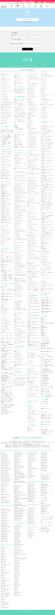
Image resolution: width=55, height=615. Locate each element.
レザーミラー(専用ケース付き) (33, 168)
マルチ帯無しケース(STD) (6, 143)
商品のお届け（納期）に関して (46, 351)
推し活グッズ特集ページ (18, 301)
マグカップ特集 (44, 294)
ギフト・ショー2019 (45, 403)
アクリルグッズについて (45, 340)
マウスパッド (3, 316)
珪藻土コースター (31, 201)
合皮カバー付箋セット (5, 308)
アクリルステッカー (18, 252)
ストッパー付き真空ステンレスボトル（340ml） (47, 188)
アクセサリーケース (44, 116)
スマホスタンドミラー (5, 167)
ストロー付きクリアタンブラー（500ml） (46, 213)
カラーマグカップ (44, 283)
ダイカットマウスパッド (5, 321)
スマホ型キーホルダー (32, 115)
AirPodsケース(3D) (4, 198)
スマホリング (3, 157)
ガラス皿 (29, 369)
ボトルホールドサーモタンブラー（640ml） (47, 237)
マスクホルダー (4, 267)
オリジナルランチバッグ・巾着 (33, 265)
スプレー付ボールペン (5, 280)
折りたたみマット (31, 362)
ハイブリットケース (4, 85)
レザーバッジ (30, 91)
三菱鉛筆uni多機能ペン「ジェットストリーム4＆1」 (7, 300)
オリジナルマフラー (31, 333)
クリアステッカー (17, 80)
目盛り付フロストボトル (45, 243)
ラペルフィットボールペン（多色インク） (7, 291)
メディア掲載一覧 (44, 401)
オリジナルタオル (31, 297)
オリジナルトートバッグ (32, 213)
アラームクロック (44, 112)
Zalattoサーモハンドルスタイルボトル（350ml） (47, 176)
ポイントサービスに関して (46, 361)
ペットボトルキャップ (45, 264)
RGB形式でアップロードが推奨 (47, 372)
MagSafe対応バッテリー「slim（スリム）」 (7, 357)
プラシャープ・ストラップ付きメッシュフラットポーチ (34, 283)
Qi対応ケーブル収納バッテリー (7, 342)
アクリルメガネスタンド (18, 272)
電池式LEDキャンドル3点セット (20, 147)
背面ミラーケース (4, 109)
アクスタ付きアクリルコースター (20, 231)
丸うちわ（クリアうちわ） (19, 100)
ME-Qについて (43, 319)
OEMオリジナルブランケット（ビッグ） (34, 339)
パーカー (2, 245)
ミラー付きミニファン (18, 110)
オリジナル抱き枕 (31, 354)
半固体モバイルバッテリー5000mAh (6, 366)
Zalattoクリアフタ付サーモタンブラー (47, 182)
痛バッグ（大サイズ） (32, 268)
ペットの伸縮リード (44, 107)
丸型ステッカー (17, 77)
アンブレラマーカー (18, 184)
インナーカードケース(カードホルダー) (20, 327)
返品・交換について (44, 346)
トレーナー (3, 243)
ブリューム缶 (43, 118)
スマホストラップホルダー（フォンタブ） (7, 154)
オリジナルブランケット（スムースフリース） (34, 330)
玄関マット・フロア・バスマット (7, 332)
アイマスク (43, 96)
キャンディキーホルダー (18, 245)
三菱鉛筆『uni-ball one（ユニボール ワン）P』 (7, 297)
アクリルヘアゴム (17, 269)
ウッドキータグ (30, 112)
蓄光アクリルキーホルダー (19, 158)
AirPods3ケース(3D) (5, 212)
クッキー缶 (43, 88)
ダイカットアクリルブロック (19, 183)
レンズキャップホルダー (32, 128)
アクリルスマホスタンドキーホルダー (20, 173)
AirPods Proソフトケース (6, 204)
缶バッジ (29, 81)
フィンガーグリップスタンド (6, 165)
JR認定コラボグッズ (45, 408)
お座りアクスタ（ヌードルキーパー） (20, 178)
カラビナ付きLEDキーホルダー (33, 133)
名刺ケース (16, 321)
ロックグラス (43, 134)
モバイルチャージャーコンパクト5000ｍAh (7, 348)
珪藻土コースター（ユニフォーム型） (34, 204)
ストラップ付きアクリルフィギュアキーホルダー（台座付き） (20, 266)
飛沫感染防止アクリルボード (6, 270)
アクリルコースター (18, 228)
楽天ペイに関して (44, 385)
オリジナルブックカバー (5, 329)
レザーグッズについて (45, 338)
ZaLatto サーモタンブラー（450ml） (46, 173)
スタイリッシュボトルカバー (46, 267)
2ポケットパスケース (18, 319)
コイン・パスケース (18, 361)
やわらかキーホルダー (32, 188)
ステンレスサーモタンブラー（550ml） (46, 164)
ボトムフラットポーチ (32, 238)
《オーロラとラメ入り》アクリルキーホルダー (20, 155)
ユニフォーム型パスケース (19, 333)
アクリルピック (17, 226)
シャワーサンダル (17, 371)
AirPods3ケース (4, 211)
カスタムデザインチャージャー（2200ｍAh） (7, 388)
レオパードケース (4, 96)
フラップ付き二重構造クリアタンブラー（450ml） (47, 234)
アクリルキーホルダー (18, 152)
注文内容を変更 (44, 327)
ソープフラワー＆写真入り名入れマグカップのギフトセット (20, 379)
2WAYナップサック (31, 245)
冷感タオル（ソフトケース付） (33, 324)
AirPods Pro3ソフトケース (6, 222)
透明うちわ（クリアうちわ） (19, 99)
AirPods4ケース (4, 206)
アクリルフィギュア (18, 162)
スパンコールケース (4, 118)
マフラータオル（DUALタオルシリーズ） (34, 319)
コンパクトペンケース (32, 110)
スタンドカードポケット (5, 170)
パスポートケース (17, 340)
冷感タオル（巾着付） (32, 322)
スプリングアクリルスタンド (19, 191)
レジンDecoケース (4, 94)
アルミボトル (43, 270)
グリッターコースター (32, 206)
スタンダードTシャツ (5, 229)
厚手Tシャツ (3, 235)
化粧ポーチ (30, 99)
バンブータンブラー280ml (46, 139)
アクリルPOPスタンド (18, 263)
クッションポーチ (31, 274)
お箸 (28, 379)
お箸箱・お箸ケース (31, 380)
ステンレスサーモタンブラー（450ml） (46, 158)
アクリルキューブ (17, 233)
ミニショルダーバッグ (32, 249)
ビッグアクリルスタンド (18, 171)
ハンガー (42, 77)
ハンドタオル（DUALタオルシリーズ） (34, 313)
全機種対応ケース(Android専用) (7, 130)
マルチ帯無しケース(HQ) (5, 141)
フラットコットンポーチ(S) (33, 230)
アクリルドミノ (17, 236)
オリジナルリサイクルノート (6, 323)
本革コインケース (17, 356)
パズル (42, 91)
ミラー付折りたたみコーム (32, 104)
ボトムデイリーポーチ (32, 243)
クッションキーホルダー (32, 74)
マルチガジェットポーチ (32, 224)
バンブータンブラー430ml (46, 140)
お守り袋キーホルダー (32, 180)
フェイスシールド (4, 272)
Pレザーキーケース (31, 89)
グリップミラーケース (5, 110)
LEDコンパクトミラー (18, 139)
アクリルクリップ (17, 253)
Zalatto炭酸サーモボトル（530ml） (45, 219)
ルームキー (16, 244)
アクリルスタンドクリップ (19, 255)
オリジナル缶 (43, 85)
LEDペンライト (17, 137)
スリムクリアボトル (44, 241)
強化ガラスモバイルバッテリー (7, 341)
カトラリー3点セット (31, 395)
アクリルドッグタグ (18, 271)
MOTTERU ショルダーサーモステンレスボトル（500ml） (47, 205)
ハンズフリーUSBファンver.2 (19, 113)
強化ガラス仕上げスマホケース (7, 104)
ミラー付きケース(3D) (5, 101)
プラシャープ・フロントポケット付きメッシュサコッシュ (34, 286)
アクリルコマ (16, 261)
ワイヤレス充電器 (4, 372)
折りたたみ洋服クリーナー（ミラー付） (34, 174)
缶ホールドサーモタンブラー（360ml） (46, 239)
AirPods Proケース (4, 201)
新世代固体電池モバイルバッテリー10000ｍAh (7, 381)
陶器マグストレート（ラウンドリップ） (47, 291)
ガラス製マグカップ (44, 282)
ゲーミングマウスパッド (5, 318)
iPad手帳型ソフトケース (5, 193)
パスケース (16, 316)
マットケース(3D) (4, 99)
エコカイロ (16, 124)
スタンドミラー (30, 162)
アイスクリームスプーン (32, 385)
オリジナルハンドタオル (32, 301)
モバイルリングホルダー (5, 156)
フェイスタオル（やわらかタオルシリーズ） (34, 307)
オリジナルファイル (4, 328)
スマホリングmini (4, 159)
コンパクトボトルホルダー (46, 269)
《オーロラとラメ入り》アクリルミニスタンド (20, 207)
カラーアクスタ (17, 166)
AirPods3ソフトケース (5, 214)
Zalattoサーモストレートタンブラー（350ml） (47, 170)
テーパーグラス (44, 125)
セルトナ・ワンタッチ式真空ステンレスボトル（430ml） (47, 216)
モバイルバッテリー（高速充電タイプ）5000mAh (7, 345)
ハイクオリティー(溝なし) (6, 135)
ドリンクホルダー (44, 261)
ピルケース (30, 123)
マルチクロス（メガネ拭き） (33, 298)
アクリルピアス (17, 284)
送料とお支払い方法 (44, 380)
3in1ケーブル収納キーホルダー (7, 412)
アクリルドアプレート (18, 292)
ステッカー (16, 74)
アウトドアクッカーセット (32, 393)
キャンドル (43, 83)
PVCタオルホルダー (31, 146)
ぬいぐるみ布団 (17, 307)
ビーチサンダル (17, 372)
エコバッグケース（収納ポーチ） (34, 257)
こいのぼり (43, 98)
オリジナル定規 (4, 310)
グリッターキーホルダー (32, 96)
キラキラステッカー (18, 82)
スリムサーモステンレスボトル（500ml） (46, 193)
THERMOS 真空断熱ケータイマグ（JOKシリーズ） (47, 303)
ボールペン (3, 287)
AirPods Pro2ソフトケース (6, 217)
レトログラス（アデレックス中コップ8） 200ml (47, 127)
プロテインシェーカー (45, 275)
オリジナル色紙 (30, 412)
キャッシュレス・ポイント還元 (46, 386)
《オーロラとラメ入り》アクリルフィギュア (20, 164)
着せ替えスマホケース (5, 74)
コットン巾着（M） (31, 237)
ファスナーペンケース (32, 240)
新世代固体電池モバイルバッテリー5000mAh (7, 363)
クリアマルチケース (31, 181)
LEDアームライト (17, 142)
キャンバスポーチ (31, 229)
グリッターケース (4, 83)
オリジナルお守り (17, 217)
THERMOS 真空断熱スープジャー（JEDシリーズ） (47, 312)
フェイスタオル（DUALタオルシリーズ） (34, 316)
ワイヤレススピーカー (32, 85)
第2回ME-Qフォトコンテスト (46, 415)
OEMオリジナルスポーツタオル (33, 342)
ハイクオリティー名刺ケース (19, 322)
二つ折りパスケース (18, 335)
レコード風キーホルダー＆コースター (34, 80)
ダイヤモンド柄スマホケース (6, 112)
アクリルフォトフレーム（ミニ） (34, 411)
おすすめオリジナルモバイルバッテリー (7, 339)
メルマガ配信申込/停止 (45, 378)
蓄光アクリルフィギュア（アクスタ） (20, 169)
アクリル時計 (16, 234)
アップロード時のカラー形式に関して (47, 324)
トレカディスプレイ (18, 306)
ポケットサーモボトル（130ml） (47, 203)
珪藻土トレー (30, 429)
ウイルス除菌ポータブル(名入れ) (7, 275)
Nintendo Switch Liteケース (19, 92)
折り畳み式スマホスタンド (6, 175)
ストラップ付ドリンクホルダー (46, 262)
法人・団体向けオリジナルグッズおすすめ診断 (47, 432)
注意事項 (42, 318)
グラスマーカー (17, 225)
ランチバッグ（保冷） (32, 266)
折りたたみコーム (31, 102)
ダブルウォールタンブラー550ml (47, 143)
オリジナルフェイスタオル (32, 300)
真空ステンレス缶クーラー (46, 207)
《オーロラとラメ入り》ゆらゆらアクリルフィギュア (20, 193)
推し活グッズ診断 (44, 429)
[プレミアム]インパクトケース (6, 90)
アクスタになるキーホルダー (19, 175)
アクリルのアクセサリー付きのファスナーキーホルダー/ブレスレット (20, 275)
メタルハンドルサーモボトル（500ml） (46, 199)
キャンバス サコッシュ (32, 216)
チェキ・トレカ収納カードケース (20, 341)
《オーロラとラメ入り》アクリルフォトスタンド (20, 198)
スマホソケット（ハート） (6, 164)
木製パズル (43, 90)
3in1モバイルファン (18, 107)
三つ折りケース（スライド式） (7, 146)
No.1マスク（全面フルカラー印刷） (7, 258)
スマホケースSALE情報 (45, 418)
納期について (43, 330)
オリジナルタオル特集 (32, 295)
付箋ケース (3, 307)
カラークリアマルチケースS (33, 185)
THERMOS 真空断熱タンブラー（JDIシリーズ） (47, 306)
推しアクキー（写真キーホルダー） (20, 181)
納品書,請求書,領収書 (45, 343)
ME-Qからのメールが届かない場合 (47, 349)
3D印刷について (44, 335)
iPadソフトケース (4, 190)
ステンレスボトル (44, 257)
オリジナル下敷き (4, 326)
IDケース (16, 324)
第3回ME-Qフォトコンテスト (46, 417)
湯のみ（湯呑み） (44, 248)
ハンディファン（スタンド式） (20, 105)
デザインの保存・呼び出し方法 (46, 364)
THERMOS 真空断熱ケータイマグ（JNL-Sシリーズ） (47, 300)
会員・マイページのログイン (46, 393)
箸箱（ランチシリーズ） (32, 371)
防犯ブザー (30, 118)
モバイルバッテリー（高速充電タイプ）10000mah (7, 375)
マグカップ (43, 280)
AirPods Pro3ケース (5, 220)
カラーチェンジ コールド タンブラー (47, 210)
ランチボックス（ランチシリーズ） (33, 375)
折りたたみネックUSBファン (19, 115)
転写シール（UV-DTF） (18, 83)
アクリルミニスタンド (18, 204)
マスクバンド (3, 269)
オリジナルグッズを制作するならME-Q (47, 357)
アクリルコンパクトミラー (32, 165)
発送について (43, 329)
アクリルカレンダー (18, 247)
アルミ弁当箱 (30, 388)
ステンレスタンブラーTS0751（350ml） (46, 225)
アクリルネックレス (18, 186)
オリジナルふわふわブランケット (34, 332)
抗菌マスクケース (4, 266)
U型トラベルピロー (31, 357)
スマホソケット (4, 162)
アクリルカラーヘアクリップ (19, 220)
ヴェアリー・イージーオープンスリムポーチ (34, 252)
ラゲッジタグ (16, 343)
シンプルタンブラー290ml (46, 145)
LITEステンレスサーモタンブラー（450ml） (47, 161)
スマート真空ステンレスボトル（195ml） (46, 196)
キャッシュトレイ (4, 313)
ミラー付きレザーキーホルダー (33, 154)
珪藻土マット (30, 427)
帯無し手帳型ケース (4, 139)
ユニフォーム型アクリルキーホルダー (20, 240)
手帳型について (44, 332)
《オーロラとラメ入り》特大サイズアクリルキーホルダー (20, 212)
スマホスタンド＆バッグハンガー (34, 131)
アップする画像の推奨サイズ (46, 370)
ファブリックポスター (32, 420)
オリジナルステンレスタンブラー (20, 382)
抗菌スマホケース (4, 123)
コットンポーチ (30, 232)
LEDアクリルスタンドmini (19, 134)
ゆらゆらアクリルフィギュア (19, 189)
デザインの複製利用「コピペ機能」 (46, 367)
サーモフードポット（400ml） (33, 390)
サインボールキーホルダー (32, 144)
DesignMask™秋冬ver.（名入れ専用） (7, 262)
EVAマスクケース (4, 264)
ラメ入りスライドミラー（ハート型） (34, 157)
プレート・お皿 (30, 368)
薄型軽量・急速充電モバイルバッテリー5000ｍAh (7, 351)
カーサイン (43, 80)
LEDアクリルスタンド (18, 289)
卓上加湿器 (16, 127)
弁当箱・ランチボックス (32, 377)
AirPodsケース (4, 196)
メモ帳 (2, 305)
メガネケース (30, 101)
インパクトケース (4, 88)
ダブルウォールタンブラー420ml (47, 142)
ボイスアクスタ (17, 160)
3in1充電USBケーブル (5, 410)
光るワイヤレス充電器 (5, 396)
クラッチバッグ (30, 211)
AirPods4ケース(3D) (5, 209)
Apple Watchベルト (4, 185)
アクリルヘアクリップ (18, 218)
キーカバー (30, 117)
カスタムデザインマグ (45, 256)
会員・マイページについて (46, 388)
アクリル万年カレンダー (18, 286)
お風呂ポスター (30, 417)
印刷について (43, 321)
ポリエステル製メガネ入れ (32, 276)
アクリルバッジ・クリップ (19, 250)
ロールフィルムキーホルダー (33, 83)
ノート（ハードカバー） (5, 324)
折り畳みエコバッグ (31, 263)
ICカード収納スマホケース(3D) (7, 102)
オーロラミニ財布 (17, 354)
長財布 (15, 351)
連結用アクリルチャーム (18, 278)
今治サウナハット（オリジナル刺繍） (47, 105)
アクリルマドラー (17, 223)
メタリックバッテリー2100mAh (7, 385)
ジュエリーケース (44, 115)
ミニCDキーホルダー (31, 75)
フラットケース (30, 222)
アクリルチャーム (17, 258)
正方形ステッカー (17, 75)
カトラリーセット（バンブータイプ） (34, 397)
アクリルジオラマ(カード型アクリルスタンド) (20, 282)
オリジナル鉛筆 (4, 285)
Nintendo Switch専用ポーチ (19, 89)
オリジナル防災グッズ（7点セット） (47, 100)
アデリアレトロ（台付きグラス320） (46, 137)
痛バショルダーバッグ (32, 262)
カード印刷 (3, 331)
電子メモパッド (30, 126)
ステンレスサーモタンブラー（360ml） (46, 152)
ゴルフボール (43, 93)
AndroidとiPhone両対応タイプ (7, 136)
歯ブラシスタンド (31, 430)
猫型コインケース (17, 362)
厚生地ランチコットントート (33, 235)
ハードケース (3, 75)
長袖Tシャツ (3, 242)
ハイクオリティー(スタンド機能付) (7, 133)
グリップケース (4, 120)
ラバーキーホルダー (31, 94)
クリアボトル (43, 249)
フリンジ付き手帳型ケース (6, 138)
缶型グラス (43, 246)
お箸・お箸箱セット (31, 382)
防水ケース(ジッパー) (5, 172)
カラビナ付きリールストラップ (33, 109)
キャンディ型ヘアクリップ (32, 147)
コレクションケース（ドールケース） (34, 260)
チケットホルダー (17, 328)
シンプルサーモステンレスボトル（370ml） (47, 222)
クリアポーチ (30, 221)
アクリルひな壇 (17, 304)
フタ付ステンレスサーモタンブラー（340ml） (47, 231)
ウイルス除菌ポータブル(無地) (6, 278)
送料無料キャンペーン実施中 (27, 0)
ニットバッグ (30, 214)
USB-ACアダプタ (4, 413)
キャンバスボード (31, 404)
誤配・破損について (44, 345)
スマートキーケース (31, 86)
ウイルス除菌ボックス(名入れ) (6, 274)
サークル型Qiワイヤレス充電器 (7, 398)
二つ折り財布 (16, 353)
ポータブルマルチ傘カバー (32, 273)
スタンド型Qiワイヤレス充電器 (7, 406)
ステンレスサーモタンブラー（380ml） (46, 155)
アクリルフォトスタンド (18, 195)
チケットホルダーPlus (18, 330)
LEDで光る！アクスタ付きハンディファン (20, 117)
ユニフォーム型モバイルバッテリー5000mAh (7, 360)
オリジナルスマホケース (36, 441)
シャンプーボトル (44, 102)
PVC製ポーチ (30, 278)
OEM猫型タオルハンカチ (32, 344)
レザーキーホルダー (31, 93)
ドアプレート (3, 315)
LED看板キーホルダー (18, 145)
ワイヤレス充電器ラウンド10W (7, 395)
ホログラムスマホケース (5, 117)
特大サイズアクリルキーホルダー (20, 209)
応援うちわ (16, 102)
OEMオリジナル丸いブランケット (34, 341)
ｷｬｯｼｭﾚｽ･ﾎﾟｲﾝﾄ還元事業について (47, 396)
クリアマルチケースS (32, 183)
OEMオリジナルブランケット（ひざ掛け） (34, 336)
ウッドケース (3, 80)
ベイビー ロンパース (5, 234)
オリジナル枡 (43, 110)
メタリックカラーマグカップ (46, 292)
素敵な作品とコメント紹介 (46, 424)
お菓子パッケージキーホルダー (33, 193)
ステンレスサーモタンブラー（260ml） (46, 149)
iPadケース (3, 188)
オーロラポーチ (30, 227)
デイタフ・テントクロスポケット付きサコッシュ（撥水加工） (34, 289)
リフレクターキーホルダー (32, 139)
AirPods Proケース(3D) (5, 203)
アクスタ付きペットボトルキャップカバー (20, 203)
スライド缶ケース (44, 113)
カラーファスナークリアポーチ (33, 219)
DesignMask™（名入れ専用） (6, 259)
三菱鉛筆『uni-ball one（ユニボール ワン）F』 (7, 294)
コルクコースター (31, 198)
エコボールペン (4, 302)
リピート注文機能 (44, 362)
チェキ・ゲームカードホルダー (20, 332)
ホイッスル (30, 120)
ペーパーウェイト (17, 294)
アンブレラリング (17, 260)
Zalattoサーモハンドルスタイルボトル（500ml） (47, 179)
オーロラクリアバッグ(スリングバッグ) (34, 247)
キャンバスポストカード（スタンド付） (34, 415)
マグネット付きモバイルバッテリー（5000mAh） (7, 354)
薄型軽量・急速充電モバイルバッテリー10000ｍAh (7, 378)
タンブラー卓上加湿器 (18, 129)
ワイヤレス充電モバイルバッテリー (7, 370)
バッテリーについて (44, 337)
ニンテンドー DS (17, 93)
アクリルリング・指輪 (18, 215)
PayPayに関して (44, 381)
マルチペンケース (31, 281)
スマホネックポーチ (31, 254)
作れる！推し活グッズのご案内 (20, 309)
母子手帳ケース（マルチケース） (34, 271)
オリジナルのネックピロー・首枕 (34, 355)
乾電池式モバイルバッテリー (6, 390)
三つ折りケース (4, 144)
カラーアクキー (17, 157)
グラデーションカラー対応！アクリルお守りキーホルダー (20, 385)
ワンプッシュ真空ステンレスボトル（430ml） (47, 185)
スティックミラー (31, 170)
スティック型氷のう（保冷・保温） (20, 122)
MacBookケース (4, 187)
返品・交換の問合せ (44, 375)
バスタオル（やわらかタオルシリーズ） (34, 310)
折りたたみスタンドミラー (32, 160)
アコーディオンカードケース (19, 336)
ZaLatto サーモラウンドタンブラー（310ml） (47, 167)
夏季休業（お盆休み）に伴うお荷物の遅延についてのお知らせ (27, 2)
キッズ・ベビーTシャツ (5, 232)
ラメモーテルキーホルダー (19, 242)
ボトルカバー (43, 259)
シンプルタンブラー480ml (46, 147)
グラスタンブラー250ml (45, 129)
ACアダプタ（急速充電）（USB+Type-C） (5, 408)
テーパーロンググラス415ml (46, 131)
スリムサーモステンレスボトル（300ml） (46, 191)
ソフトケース (3, 77)
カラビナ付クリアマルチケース (33, 186)
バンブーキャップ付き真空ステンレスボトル (47, 273)
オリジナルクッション (32, 352)
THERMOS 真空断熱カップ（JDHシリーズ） (46, 309)
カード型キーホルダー (32, 142)
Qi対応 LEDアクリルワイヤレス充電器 (7, 402)
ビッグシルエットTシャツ (6, 237)
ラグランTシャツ (4, 240)
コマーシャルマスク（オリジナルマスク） (7, 253)
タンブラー (43, 254)
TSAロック (30, 125)
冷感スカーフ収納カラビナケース (34, 327)
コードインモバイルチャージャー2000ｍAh (7, 383)
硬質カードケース (17, 314)
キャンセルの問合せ (44, 377)
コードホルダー (30, 134)
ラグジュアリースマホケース (6, 115)
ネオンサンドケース (4, 82)
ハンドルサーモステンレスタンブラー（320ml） (47, 228)
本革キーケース (30, 88)
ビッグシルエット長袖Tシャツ (6, 239)
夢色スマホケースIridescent (6, 107)
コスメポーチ (30, 279)
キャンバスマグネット (32, 409)
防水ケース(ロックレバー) (6, 173)
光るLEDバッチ (17, 136)
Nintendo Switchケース (18, 90)
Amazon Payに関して (45, 383)
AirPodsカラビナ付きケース (6, 195)
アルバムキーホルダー (32, 141)
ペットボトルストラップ (45, 265)
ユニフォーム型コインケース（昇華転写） (20, 365)
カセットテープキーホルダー (33, 77)
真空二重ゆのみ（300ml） (46, 201)
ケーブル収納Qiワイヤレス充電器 (7, 404)
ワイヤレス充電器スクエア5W (6, 393)
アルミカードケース (18, 338)
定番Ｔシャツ (3, 227)
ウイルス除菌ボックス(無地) (6, 277)
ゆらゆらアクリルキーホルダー (20, 280)
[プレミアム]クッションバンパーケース (7, 92)
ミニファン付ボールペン (18, 119)
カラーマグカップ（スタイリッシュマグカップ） (47, 286)
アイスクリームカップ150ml (33, 387)
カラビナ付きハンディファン (19, 108)
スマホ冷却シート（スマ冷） (6, 151)
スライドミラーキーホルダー (33, 159)
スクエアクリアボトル (45, 251)
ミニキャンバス (30, 406)
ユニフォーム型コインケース (19, 359)
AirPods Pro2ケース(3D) (6, 219)
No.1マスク (3, 255)
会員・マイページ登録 (45, 391)
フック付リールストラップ (32, 107)
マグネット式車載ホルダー (6, 178)
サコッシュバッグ (31, 270)
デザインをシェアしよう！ (46, 373)
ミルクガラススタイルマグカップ (47, 288)
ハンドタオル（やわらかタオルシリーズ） (34, 304)
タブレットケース (44, 82)
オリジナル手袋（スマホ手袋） (46, 75)
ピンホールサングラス (32, 136)
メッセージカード (31, 422)
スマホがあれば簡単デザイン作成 (47, 359)
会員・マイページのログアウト (46, 394)
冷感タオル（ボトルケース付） (33, 321)
